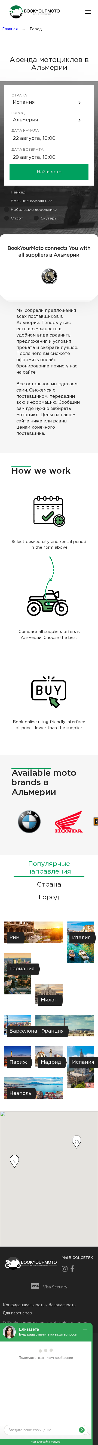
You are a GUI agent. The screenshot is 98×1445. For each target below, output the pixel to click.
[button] (34, 11)
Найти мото (49, 172)
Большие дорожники (31, 201)
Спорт (17, 218)
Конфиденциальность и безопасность (39, 1305)
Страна (19, 95)
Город (17, 113)
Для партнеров (17, 1313)
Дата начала (19, 130)
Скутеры (49, 218)
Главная (10, 29)
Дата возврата (19, 149)
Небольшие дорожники (34, 209)
